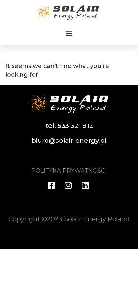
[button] (69, 33)
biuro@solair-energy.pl (69, 140)
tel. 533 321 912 (69, 126)
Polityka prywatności (69, 170)
